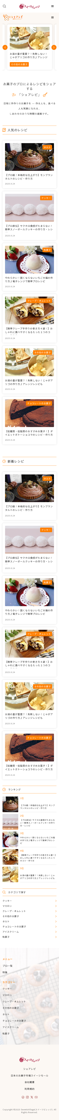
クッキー (7, 988)
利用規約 (30, 1088)
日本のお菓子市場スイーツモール (29, 1075)
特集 (5, 972)
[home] (29, 6)
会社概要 (30, 1082)
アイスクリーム (11, 1027)
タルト (6, 1014)
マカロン (7, 995)
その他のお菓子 (11, 1007)
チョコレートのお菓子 (14, 1020)
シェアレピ (29, 1068)
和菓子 (6, 1033)
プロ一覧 (8, 965)
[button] (52, 6)
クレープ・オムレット (14, 1001)
